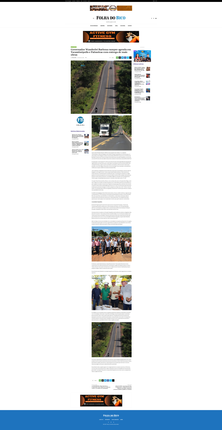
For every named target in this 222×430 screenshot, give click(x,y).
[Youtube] (156, 18)
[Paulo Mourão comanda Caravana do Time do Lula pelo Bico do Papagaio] (148, 76)
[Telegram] (122, 57)
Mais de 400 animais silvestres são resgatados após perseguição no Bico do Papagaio (78, 136)
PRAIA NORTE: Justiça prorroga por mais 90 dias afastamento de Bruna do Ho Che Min (139, 69)
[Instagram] (111, 422)
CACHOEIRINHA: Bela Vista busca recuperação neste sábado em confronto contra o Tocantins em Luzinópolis (101, 387)
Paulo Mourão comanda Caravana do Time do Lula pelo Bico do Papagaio (139, 76)
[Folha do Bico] (80, 120)
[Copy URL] (130, 57)
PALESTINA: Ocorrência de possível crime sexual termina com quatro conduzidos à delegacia (139, 98)
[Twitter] (154, 18)
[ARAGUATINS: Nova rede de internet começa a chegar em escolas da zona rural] (86, 151)
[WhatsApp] (117, 57)
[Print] (120, 57)
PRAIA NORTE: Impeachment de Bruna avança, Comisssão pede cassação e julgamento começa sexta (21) (77, 143)
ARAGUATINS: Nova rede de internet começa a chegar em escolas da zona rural (78, 151)
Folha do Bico (74, 57)
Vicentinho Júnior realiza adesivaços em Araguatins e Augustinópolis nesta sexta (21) (139, 83)
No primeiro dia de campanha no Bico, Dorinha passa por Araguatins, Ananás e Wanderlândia (139, 91)
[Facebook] (151, 18)
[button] (93, 18)
